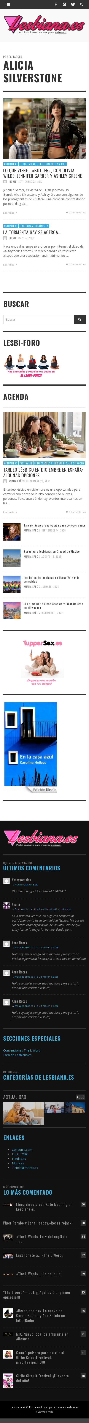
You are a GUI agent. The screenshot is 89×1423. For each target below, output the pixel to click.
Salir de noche (75, 463)
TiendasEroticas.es (25, 1168)
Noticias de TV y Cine (53, 164)
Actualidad (10, 164)
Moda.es (18, 1163)
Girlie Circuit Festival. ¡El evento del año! (42, 1378)
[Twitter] (72, 4)
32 (83, 1255)
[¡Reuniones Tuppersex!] (42, 662)
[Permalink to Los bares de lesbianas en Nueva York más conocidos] (12, 584)
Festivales (26, 463)
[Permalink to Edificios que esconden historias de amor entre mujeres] (75, 1110)
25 (83, 1292)
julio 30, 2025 (50, 586)
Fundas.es (19, 1159)
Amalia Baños (17, 481)
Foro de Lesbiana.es (17, 1055)
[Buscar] (8, 4)
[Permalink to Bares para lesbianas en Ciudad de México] (12, 558)
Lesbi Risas (26, 225)
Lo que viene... (29, 164)
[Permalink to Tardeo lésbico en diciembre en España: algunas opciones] (44, 435)
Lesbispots (41, 225)
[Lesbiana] (41, 838)
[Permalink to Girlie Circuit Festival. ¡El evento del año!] (8, 1380)
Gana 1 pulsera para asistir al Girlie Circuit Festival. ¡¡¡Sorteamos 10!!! (40, 1357)
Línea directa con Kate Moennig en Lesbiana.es (44, 1207)
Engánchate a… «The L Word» (40, 1255)
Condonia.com (22, 1150)
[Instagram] (64, 4)
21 (83, 1334)
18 (83, 1376)
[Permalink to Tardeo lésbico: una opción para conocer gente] (12, 532)
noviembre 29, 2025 (38, 481)
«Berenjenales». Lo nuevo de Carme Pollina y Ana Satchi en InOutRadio (40, 1315)
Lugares (59, 463)
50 (83, 1204)
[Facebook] (56, 4)
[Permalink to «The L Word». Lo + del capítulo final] (8, 1237)
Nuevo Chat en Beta (26, 884)
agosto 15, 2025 (51, 556)
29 (83, 1274)
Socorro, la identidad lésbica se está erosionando (44, 909)
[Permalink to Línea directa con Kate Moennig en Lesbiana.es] (8, 1204)
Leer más (9, 212)
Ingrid (13, 181)
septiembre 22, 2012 (30, 181)
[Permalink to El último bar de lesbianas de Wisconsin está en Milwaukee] (12, 610)
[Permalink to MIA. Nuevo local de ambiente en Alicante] (8, 1334)
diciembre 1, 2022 (52, 613)
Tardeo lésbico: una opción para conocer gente (55, 525)
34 (83, 1236)
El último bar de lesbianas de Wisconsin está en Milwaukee (53, 605)
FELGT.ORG (20, 1154)
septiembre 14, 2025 (53, 530)
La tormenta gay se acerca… (32, 232)
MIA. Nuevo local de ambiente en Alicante (42, 1336)
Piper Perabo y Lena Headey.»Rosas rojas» (37, 1223)
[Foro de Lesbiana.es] (31, 365)
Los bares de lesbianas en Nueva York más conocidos (51, 579)
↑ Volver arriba (45, 1411)
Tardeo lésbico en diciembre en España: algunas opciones (43, 472)
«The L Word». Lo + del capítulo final (41, 1239)
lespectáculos (43, 463)
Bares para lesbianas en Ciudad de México (52, 551)
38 (83, 1223)
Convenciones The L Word (21, 1050)
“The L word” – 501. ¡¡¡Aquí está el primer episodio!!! (37, 1295)
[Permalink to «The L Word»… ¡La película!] (8, 1274)
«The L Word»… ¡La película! (39, 1273)
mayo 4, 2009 (26, 238)
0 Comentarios (77, 212)
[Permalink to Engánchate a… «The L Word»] (8, 1255)
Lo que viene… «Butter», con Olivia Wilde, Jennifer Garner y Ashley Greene (42, 173)
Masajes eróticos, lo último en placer (36, 947)
